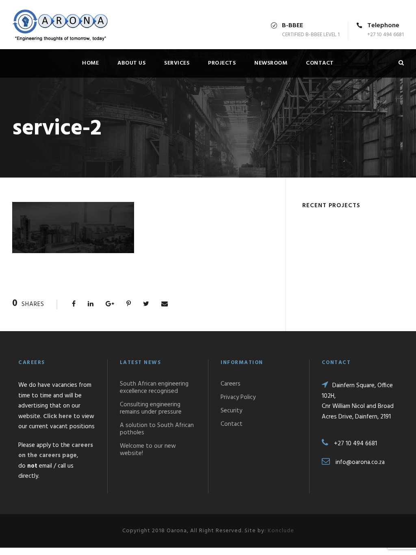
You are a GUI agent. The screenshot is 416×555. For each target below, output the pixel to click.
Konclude (281, 530)
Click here (57, 416)
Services (176, 63)
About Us (131, 63)
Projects (222, 63)
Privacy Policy (238, 397)
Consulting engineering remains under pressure (151, 408)
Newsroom (270, 63)
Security (231, 411)
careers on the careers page (55, 450)
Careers (230, 384)
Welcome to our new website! (148, 449)
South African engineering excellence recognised (154, 387)
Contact (320, 63)
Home (90, 63)
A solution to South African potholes (157, 429)
